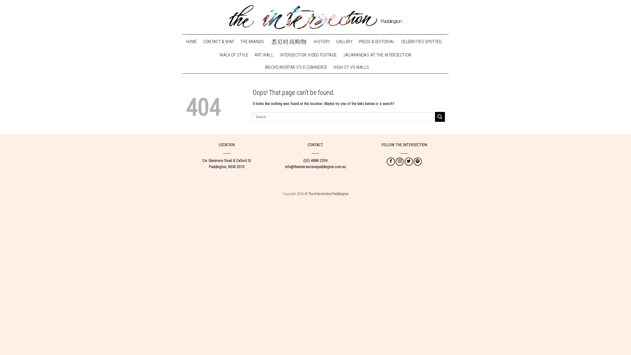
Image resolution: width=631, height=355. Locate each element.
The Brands (252, 41)
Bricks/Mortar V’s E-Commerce (296, 67)
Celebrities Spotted (421, 41)
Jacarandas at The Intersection (377, 54)
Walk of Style (234, 54)
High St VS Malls (351, 67)
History (322, 41)
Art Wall (264, 54)
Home (191, 41)
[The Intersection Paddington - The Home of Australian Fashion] (315, 17)
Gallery (344, 41)
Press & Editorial (377, 41)
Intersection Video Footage (308, 54)
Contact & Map (218, 41)
